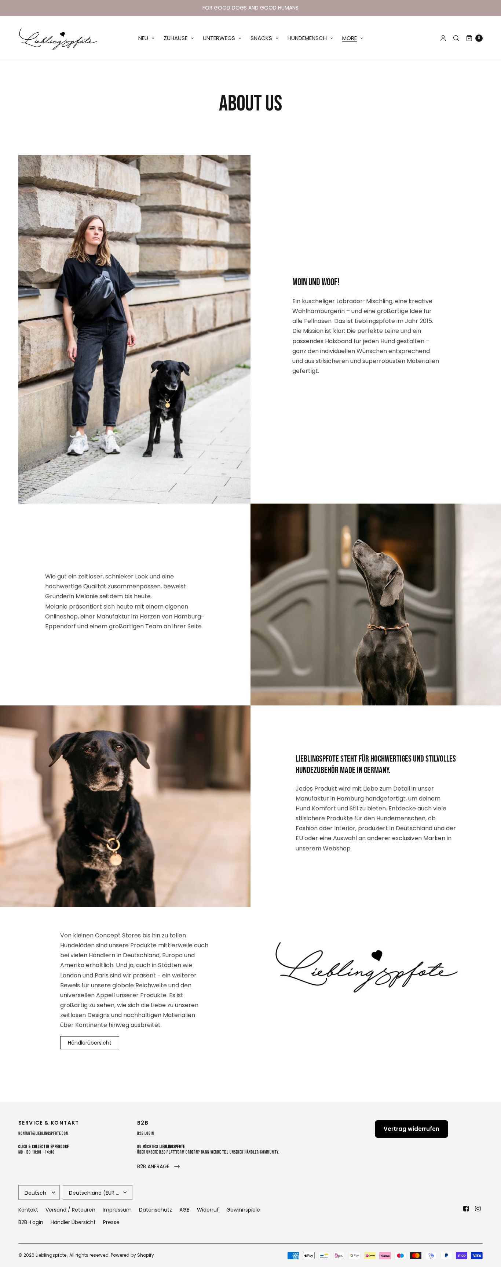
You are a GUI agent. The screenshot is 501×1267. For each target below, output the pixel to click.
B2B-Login (30, 1222)
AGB (184, 1209)
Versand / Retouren (70, 1209)
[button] (158, 1166)
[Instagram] (477, 1208)
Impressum (117, 1209)
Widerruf (208, 1209)
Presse (111, 1222)
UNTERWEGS (219, 38)
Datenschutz (155, 1209)
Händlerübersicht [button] (89, 1042)
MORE (349, 38)
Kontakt (28, 1209)
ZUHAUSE (175, 38)
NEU (143, 38)
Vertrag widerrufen (411, 1129)
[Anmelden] (443, 38)
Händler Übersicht (73, 1222)
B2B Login (145, 1133)
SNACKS (261, 38)
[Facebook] (465, 1208)
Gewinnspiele (243, 1209)
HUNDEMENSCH (307, 38)
